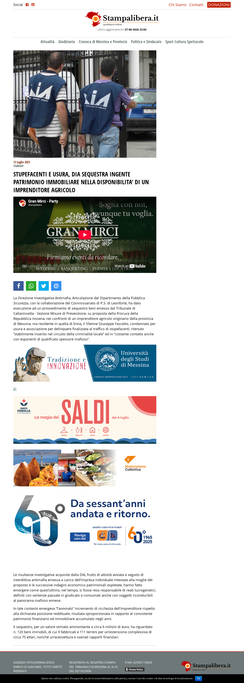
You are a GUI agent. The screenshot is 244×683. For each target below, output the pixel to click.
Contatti (196, 4)
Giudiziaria (66, 41)
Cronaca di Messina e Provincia (103, 41)
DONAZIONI (219, 4)
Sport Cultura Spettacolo (184, 41)
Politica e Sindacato (146, 41)
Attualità (48, 41)
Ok (198, 678)
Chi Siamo (177, 4)
